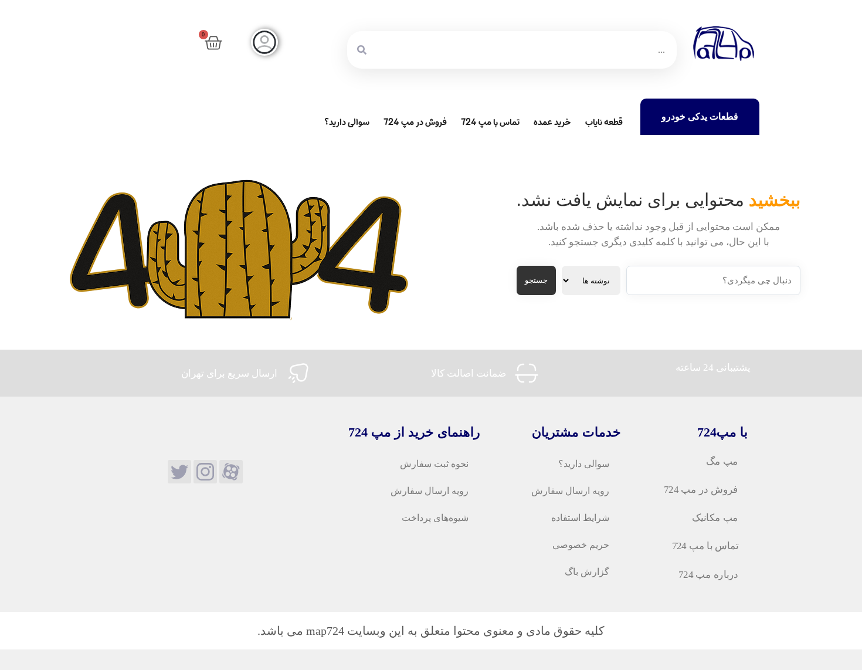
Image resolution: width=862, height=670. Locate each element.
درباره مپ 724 (708, 574)
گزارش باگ (587, 572)
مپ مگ (722, 461)
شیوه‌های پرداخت (435, 518)
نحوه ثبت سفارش (434, 464)
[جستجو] (361, 50)
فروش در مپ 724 (415, 122)
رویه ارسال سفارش (570, 491)
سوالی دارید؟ (346, 122)
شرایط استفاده (580, 518)
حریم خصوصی (580, 545)
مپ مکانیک (715, 518)
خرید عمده (552, 122)
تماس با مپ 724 (490, 122)
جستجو (536, 280)
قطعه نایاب (604, 122)
